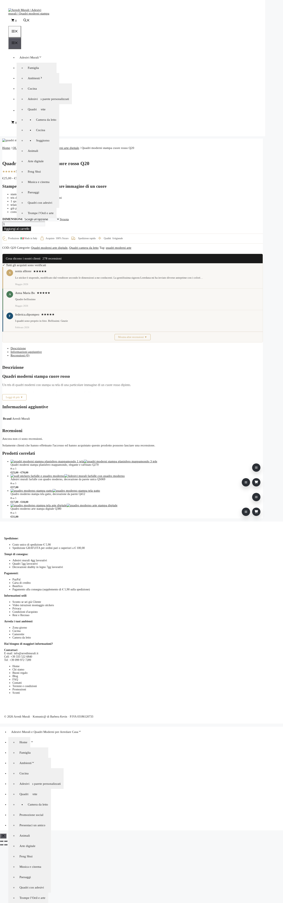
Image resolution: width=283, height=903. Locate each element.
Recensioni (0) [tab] (20, 355)
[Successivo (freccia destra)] (5, 844)
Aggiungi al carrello (16, 228)
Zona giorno (19, 627)
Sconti (16, 692)
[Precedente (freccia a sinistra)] (1, 844)
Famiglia (33, 67)
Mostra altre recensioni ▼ (132, 337)
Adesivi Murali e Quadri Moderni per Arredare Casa (44, 732)
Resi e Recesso (20, 615)
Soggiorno (43, 140)
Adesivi (33, 99)
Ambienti (34, 78)
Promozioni (19, 689)
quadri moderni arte (118, 247)
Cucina (40, 130)
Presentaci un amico (32, 825)
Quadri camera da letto (84, 247)
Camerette (18, 634)
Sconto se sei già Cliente (26, 601)
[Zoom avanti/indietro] (1, 841)
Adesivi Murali (29, 57)
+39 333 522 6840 (21, 656)
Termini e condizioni (24, 686)
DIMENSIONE (12, 219)
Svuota (64, 219)
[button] (27, 20)
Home (6, 148)
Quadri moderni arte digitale (61, 148)
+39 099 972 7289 (20, 660)
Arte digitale (36, 161)
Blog (15, 676)
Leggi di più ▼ (14, 397)
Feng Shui (34, 171)
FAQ (15, 679)
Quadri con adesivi (40, 202)
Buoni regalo (20, 672)
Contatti (17, 682)
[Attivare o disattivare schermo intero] (5, 841)
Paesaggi (33, 192)
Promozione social (31, 814)
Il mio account (137, 109)
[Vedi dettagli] (256, 467)
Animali (24, 835)
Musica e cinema (39, 182)
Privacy (16, 608)
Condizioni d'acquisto (25, 611)
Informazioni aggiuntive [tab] (26, 351)
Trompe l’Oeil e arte (41, 213)
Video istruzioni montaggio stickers (33, 605)
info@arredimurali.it (26, 653)
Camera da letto (46, 119)
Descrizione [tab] (18, 348)
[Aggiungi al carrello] (256, 482)
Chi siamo (18, 669)
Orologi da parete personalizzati (48, 99)
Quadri (32, 109)
